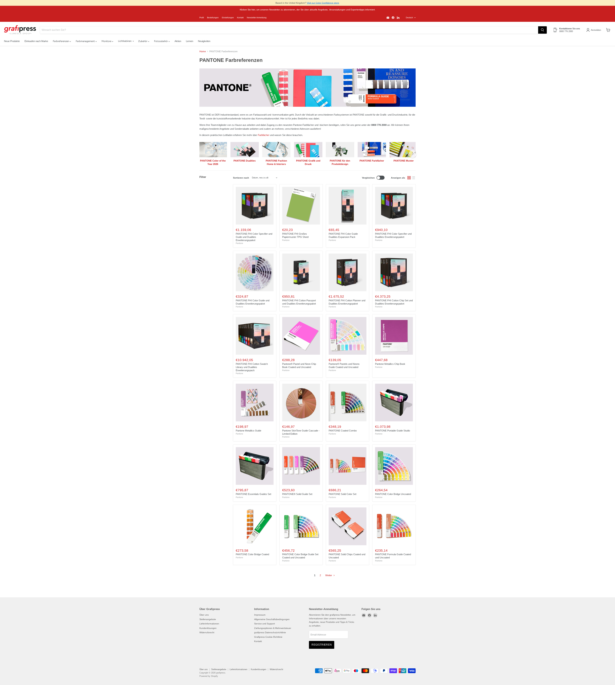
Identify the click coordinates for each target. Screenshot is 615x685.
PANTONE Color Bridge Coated (252, 554)
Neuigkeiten (204, 41)
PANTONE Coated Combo (343, 430)
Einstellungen (228, 18)
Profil (201, 18)
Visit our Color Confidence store (323, 3)
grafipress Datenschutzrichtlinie (270, 632)
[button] (594, 30)
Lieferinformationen (209, 623)
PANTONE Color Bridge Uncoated (393, 494)
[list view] (413, 177)
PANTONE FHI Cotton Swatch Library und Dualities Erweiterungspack (252, 367)
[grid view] (409, 177)
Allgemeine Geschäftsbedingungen (272, 619)
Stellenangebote (207, 619)
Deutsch (409, 18)
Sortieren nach (241, 177)
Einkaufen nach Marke (36, 41)
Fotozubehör (161, 41)
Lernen (189, 41)
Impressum (260, 615)
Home (202, 51)
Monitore (107, 41)
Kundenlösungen (208, 628)
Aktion (178, 41)
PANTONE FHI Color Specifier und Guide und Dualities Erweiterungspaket (254, 236)
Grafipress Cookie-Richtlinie (268, 637)
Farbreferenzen (61, 41)
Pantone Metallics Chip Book (390, 364)
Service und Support (264, 623)
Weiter (329, 575)
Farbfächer (263, 135)
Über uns (204, 615)
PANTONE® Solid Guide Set (297, 494)
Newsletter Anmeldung (256, 18)
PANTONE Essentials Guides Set (253, 494)
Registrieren (322, 644)
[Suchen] (542, 30)
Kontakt (240, 18)
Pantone (239, 243)
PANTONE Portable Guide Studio (392, 430)
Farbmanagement (85, 41)
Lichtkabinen (125, 41)
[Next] (412, 154)
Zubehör (143, 41)
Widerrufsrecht (206, 632)
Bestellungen (213, 18)
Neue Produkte (12, 41)
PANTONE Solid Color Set (342, 494)
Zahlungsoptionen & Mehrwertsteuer (272, 628)
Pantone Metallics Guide (248, 430)
